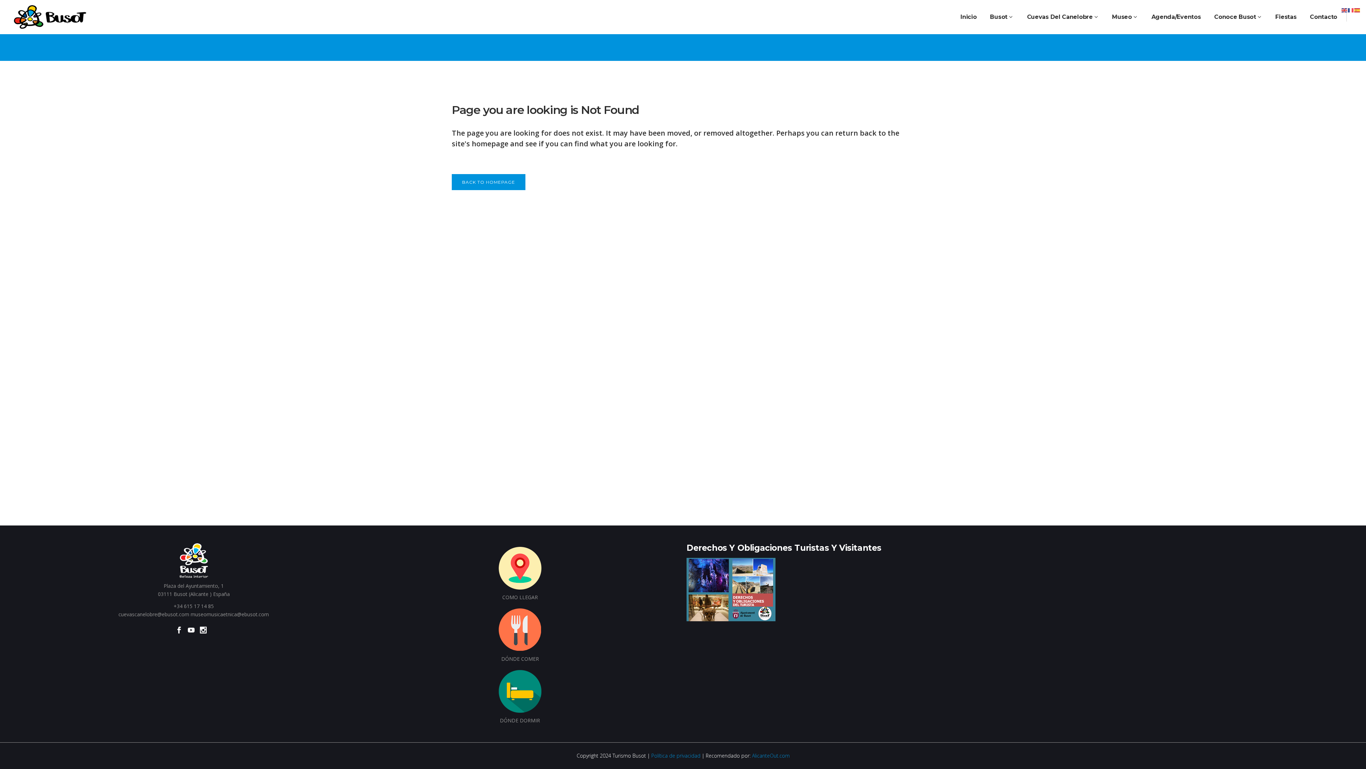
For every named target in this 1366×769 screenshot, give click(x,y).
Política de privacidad (675, 755)
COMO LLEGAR (520, 597)
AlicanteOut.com (771, 755)
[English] (1344, 9)
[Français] (1351, 9)
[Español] (1357, 9)
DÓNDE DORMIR (520, 720)
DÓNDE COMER (520, 658)
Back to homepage (488, 182)
